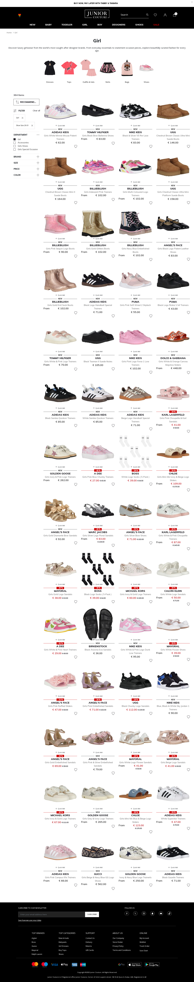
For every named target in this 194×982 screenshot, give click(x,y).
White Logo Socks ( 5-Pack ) (135, 477)
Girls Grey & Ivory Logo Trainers (98, 818)
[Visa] (54, 964)
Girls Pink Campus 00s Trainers (60, 877)
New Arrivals (64, 938)
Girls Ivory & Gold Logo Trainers (135, 594)
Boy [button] (99, 24)
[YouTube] (161, 913)
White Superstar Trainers (173, 818)
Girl (15, 32)
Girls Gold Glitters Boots (98, 248)
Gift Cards (90, 950)
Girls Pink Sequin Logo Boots (60, 248)
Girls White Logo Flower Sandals (135, 762)
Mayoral (35, 950)
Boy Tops (62, 950)
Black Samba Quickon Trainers (60, 418)
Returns (89, 946)
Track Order (145, 946)
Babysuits (62, 942)
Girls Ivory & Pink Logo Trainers (60, 477)
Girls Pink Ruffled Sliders (60, 706)
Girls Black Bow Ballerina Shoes (98, 135)
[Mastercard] (35, 964)
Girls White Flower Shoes (173, 649)
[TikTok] (169, 913)
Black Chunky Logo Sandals (135, 706)
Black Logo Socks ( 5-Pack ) (97, 594)
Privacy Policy (118, 946)
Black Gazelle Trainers (173, 877)
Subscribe (92, 914)
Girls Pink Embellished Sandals (98, 706)
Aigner (34, 938)
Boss (34, 942)
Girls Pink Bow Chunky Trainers (97, 477)
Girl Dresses (63, 946)
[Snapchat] (152, 913)
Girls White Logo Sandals (173, 594)
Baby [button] (48, 24)
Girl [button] (84, 24)
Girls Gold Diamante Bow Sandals (60, 535)
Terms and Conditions (122, 950)
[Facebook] (127, 913)
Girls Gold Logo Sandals (60, 594)
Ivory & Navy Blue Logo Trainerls (135, 877)
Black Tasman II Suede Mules (98, 361)
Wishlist (143, 942)
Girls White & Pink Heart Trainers (60, 649)
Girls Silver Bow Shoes (135, 535)
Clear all (36, 110)
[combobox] (135, 14)
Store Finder (118, 942)
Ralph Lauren (37, 954)
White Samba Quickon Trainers (98, 418)
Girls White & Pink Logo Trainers (60, 361)
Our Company (118, 938)
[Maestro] (44, 964)
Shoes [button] (139, 24)
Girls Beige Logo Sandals (173, 762)
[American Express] (74, 964)
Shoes (61, 954)
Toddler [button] (66, 24)
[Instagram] (144, 913)
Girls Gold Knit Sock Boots (60, 305)
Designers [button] (118, 24)
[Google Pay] (121, 964)
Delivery (89, 942)
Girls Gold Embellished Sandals (60, 762)
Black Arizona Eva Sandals (98, 649)
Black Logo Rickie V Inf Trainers (173, 305)
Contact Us (90, 938)
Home (9, 32)
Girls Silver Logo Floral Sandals (98, 535)
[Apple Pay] (64, 964)
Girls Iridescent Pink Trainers (98, 192)
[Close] (192, 1)
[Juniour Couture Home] (97, 13)
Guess (34, 946)
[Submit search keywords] (147, 14)
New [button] (32, 24)
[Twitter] (135, 913)
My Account (144, 938)
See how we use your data (29, 920)
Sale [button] (156, 24)
